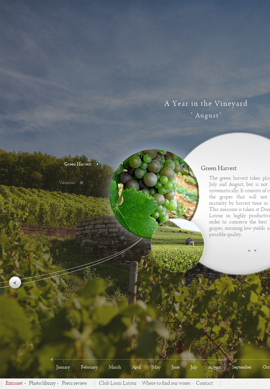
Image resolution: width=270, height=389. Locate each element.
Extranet (14, 384)
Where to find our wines (166, 384)
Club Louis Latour (118, 384)
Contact (204, 384)
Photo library (42, 384)
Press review (74, 384)
